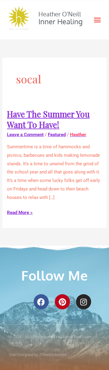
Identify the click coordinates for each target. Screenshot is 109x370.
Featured (57, 134)
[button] (97, 20)
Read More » (20, 212)
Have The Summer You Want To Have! (48, 119)
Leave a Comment (25, 134)
